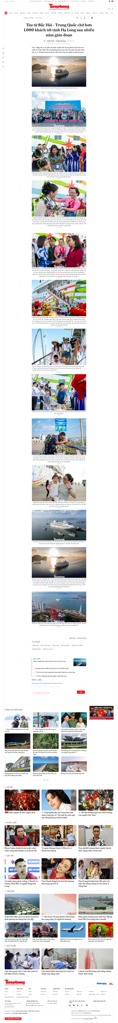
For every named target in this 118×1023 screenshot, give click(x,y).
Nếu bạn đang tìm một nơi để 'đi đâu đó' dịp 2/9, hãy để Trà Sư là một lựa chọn (45, 752)
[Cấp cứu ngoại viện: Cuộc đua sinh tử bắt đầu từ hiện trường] (22, 958)
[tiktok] (78, 1005)
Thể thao (60, 13)
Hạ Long (74, 88)
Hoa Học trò (74, 1)
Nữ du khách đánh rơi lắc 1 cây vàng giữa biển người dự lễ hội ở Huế (73, 730)
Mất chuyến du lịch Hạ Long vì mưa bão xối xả (44, 730)
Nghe (3, 48)
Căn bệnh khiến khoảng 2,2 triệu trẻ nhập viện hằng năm (58, 972)
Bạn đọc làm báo (14, 1018)
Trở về (3, 66)
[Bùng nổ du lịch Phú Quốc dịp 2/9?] (74, 764)
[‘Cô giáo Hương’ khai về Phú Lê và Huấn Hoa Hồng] (59, 835)
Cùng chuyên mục (14, 709)
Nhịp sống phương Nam (23, 997)
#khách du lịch (48, 649)
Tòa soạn (83, 1)
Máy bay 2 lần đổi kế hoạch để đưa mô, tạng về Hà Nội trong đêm (16, 751)
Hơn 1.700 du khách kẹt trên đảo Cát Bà (17, 730)
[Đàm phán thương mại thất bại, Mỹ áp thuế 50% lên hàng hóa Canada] (95, 904)
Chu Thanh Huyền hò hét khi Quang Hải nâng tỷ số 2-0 (58, 882)
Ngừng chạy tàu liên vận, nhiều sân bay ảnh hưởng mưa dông (16, 774)
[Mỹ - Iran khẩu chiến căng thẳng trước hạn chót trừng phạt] (45, 930)
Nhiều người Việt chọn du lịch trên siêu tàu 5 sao (49, 661)
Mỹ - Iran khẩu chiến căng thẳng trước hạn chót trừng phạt (44, 940)
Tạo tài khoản (45, 683)
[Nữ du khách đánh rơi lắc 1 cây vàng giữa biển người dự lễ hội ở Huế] (74, 720)
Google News (92, 18)
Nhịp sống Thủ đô (9, 997)
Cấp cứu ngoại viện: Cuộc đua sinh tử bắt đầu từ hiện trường (21, 972)
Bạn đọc (79, 994)
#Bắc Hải (35, 645)
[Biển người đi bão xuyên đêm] (22, 800)
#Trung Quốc (65, 645)
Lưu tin (3, 57)
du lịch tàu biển (40, 579)
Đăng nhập (35, 683)
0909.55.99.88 (32, 1003)
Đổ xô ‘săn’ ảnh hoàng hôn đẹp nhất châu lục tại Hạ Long (56, 672)
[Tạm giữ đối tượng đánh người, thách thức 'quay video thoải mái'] (95, 835)
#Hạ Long (55, 645)
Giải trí (82, 13)
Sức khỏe (35, 13)
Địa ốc (29, 13)
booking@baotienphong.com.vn (36, 1005)
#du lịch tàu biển (77, 645)
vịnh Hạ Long (58, 272)
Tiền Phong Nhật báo (50, 1)
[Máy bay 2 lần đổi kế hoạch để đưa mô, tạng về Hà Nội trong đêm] (17, 741)
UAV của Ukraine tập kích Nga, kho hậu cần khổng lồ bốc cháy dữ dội (16, 940)
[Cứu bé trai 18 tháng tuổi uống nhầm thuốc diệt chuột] (95, 958)
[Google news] (87, 1005)
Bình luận (3, 62)
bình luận (88, 18)
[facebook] (109, 1)
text (81, 18)
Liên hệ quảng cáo (32, 1001)
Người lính (67, 13)
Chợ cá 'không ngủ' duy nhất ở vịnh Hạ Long (51, 676)
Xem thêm (112, 13)
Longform (56, 989)
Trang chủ (6, 13)
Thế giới (41, 13)
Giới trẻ (47, 13)
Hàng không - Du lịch (33, 18)
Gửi (81, 692)
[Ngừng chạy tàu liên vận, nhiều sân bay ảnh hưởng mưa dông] (17, 764)
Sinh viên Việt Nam (63, 1)
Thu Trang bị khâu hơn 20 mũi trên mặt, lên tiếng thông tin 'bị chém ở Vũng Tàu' (94, 883)
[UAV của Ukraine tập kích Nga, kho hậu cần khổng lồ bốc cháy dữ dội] (17, 930)
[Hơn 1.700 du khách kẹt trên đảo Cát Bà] (17, 720)
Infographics (69, 989)
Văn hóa (77, 13)
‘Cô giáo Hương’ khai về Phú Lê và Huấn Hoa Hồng (57, 849)
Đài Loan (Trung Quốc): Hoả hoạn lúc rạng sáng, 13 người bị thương (58, 917)
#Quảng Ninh (36, 649)
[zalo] (83, 1005)
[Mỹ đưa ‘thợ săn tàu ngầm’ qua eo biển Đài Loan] (73, 930)
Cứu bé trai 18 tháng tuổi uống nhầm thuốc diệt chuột (94, 972)
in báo (84, 18)
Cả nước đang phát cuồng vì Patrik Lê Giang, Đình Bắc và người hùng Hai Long (21, 883)
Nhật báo (20, 989)
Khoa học (94, 13)
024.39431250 (10, 1007)
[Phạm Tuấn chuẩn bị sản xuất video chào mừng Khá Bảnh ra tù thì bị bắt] (22, 835)
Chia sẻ (3, 53)
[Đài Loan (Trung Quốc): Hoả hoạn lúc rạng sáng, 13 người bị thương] (59, 904)
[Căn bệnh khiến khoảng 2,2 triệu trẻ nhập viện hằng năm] (59, 958)
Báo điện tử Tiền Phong (59, 7)
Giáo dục (88, 13)
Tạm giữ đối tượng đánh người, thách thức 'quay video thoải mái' (94, 849)
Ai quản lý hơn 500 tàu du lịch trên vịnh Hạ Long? (52, 668)
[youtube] (112, 1)
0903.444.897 (53, 1003)
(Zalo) (37, 1003)
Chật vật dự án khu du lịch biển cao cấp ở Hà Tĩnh (44, 774)
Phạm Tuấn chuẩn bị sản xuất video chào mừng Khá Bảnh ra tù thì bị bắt (21, 849)
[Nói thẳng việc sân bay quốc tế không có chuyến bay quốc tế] (74, 741)
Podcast (43, 989)
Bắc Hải (51, 173)
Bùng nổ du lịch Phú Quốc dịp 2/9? (73, 773)
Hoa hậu (101, 13)
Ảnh (30, 989)
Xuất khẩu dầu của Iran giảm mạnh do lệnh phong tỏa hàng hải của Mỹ (22, 917)
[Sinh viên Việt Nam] (102, 983)
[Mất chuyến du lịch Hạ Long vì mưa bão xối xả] (46, 720)
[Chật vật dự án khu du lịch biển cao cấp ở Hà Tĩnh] (46, 764)
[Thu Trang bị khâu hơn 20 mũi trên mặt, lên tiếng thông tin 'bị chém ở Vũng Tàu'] (95, 868)
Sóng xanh (22, 13)
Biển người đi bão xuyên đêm (22, 812)
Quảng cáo (91, 1)
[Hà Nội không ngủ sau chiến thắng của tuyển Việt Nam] (95, 800)
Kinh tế (16, 13)
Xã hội (11, 13)
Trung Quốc (76, 220)
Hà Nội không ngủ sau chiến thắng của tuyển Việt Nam (95, 813)
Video (106, 13)
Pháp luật (53, 13)
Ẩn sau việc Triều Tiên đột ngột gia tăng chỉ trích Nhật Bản (99, 940)
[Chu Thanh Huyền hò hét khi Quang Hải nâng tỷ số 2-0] (59, 868)
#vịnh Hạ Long (45, 645)
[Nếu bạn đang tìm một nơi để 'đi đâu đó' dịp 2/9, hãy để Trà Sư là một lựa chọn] (46, 741)
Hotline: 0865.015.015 (36, 1)
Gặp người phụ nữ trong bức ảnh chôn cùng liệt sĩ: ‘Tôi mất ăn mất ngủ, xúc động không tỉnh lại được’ (58, 815)
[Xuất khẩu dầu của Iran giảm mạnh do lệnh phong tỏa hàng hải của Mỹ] (22, 904)
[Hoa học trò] (111, 983)
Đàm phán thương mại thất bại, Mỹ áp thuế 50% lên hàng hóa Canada (95, 917)
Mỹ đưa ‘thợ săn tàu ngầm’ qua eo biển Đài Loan (71, 940)
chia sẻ (77, 18)
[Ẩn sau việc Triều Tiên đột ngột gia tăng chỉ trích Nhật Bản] (100, 930)
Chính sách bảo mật (99, 1001)
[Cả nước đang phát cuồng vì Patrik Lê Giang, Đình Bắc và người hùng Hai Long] (22, 868)
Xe (72, 13)
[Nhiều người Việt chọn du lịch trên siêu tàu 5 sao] (79, 662)
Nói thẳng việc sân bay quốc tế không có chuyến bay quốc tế (73, 751)
